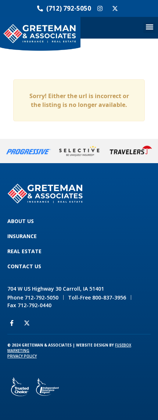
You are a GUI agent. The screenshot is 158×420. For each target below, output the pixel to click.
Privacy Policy (22, 356)
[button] (149, 27)
